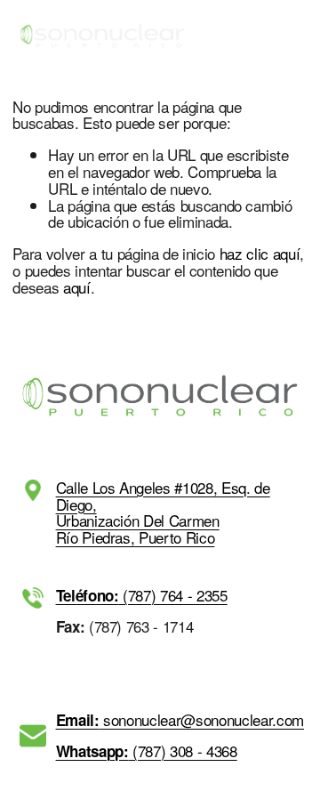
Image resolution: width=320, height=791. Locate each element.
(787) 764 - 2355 (142, 595)
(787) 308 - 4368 (146, 751)
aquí (77, 287)
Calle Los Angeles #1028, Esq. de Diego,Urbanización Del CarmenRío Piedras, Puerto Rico (163, 513)
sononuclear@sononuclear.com (180, 720)
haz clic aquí (260, 253)
